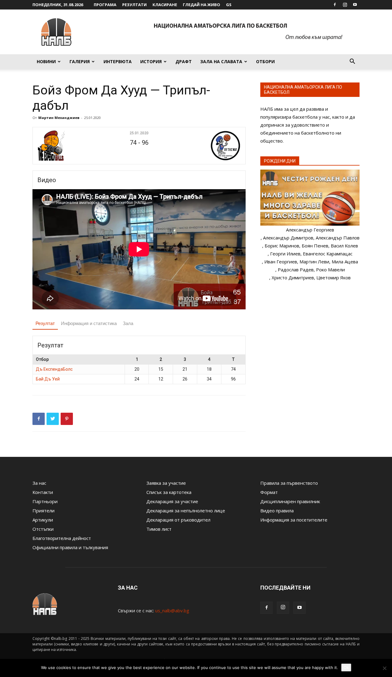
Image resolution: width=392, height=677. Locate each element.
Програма (105, 4)
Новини (46, 61)
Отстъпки (43, 529)
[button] (352, 62)
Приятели (43, 510)
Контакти (42, 492)
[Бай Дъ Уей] (207, 145)
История (151, 61)
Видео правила (277, 510)
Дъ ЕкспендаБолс (54, 369)
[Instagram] (344, 4)
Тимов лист (159, 529)
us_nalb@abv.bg (172, 610)
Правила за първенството (289, 483)
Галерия (80, 61)
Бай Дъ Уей (48, 379)
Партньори (45, 501)
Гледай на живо (201, 4)
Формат (269, 492)
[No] (384, 668)
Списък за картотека (168, 492)
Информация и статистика (89, 323)
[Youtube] (355, 4)
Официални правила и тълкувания (70, 547)
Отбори (265, 61)
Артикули (42, 520)
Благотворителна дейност (61, 538)
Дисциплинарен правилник (290, 501)
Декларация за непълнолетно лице (185, 510)
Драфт (183, 61)
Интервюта (118, 61)
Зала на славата (221, 61)
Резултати (134, 4)
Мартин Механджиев (58, 117)
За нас (39, 483)
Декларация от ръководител (178, 520)
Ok (346, 667)
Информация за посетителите (293, 520)
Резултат (45, 323)
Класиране (165, 4)
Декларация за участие (172, 501)
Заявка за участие (166, 483)
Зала (128, 323)
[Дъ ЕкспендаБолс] (71, 145)
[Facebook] (334, 4)
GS (229, 4)
